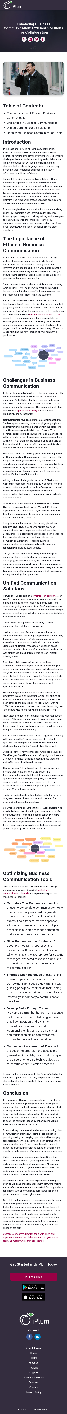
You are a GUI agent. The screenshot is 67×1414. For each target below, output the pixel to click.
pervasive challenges (28, 410)
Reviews (33, 1367)
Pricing (33, 1357)
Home (33, 1353)
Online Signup (33, 1276)
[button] (60, 5)
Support (33, 1372)
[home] (12, 5)
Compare (33, 1382)
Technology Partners (33, 1377)
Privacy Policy (33, 1392)
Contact (33, 1387)
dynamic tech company (44, 595)
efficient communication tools (44, 314)
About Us (33, 1362)
